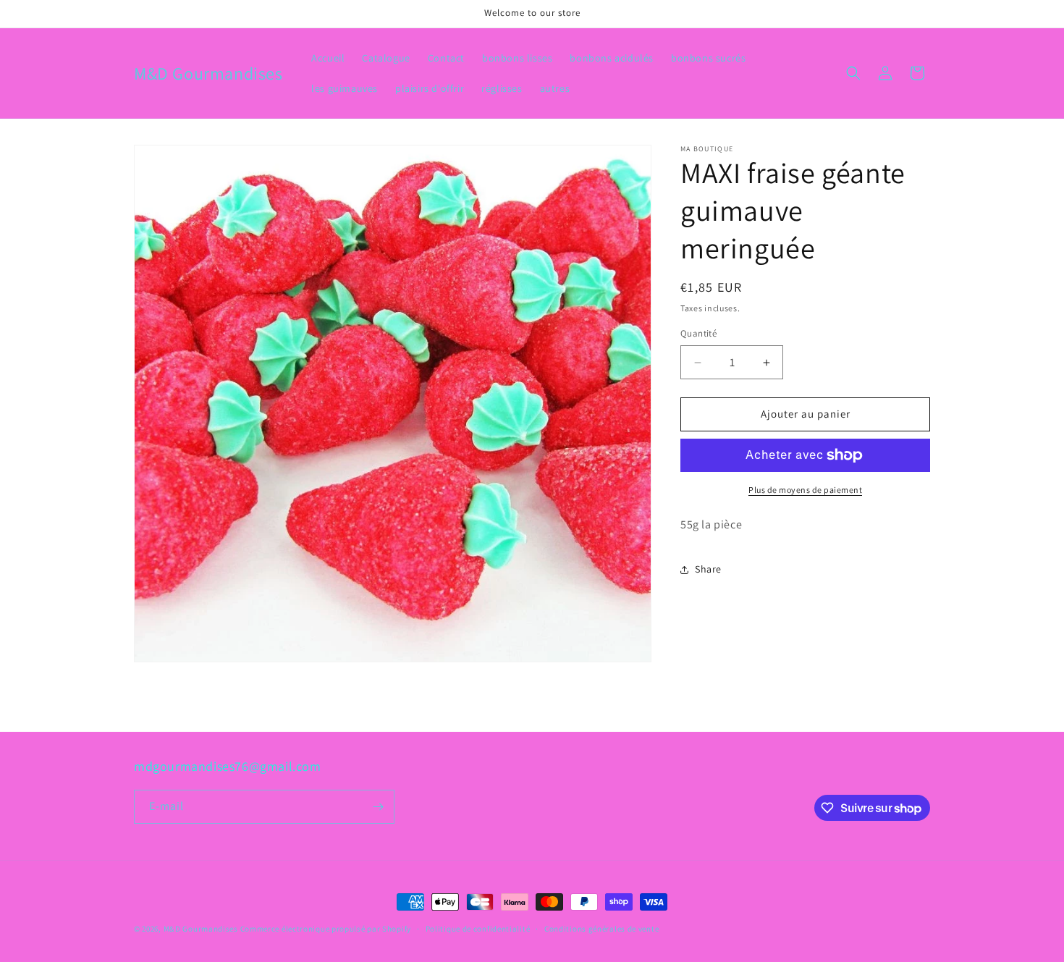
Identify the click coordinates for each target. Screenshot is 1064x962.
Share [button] (708, 568)
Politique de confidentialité (478, 929)
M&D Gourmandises (201, 929)
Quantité (698, 334)
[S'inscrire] (378, 807)
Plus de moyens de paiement (805, 489)
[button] (853, 73)
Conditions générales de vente (601, 929)
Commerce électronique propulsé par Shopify (325, 929)
